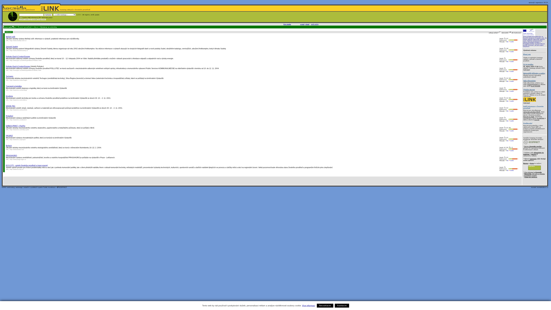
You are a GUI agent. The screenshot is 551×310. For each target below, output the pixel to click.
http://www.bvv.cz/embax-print (19, 129)
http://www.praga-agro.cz (18, 159)
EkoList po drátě (528, 116)
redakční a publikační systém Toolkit (35, 187)
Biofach (9, 146)
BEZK (546, 2)
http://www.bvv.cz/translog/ (18, 90)
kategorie (533, 159)
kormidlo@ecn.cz (542, 187)
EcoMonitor (540, 118)
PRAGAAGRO (11, 156)
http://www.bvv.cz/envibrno (18, 100)
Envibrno (9, 96)
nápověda (42, 19)
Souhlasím (342, 306)
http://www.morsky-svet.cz (18, 40)
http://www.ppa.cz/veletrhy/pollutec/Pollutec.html (25, 60)
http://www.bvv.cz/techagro (18, 80)
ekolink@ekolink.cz (533, 84)
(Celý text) (526, 69)
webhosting (11, 187)
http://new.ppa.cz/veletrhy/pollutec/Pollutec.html (25, 70)
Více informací (308, 305)
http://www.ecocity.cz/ (17, 169)
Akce (36, 27)
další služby (315, 24)
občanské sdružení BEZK (531, 112)
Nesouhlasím (325, 306)
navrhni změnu (24, 19)
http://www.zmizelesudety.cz (19, 50)
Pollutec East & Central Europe (18, 57)
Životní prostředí (25, 27)
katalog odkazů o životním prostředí (75, 9)
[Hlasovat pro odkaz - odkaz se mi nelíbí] (516, 40)
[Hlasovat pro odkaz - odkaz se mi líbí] (511, 40)
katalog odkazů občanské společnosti (19, 9)
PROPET (9, 136)
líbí (508, 41)
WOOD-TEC (10, 106)
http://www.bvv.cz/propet (18, 139)
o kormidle (34, 19)
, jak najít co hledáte (534, 174)
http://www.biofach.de (17, 149)
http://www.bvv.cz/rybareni (18, 120)
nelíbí (512, 41)
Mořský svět (10, 37)
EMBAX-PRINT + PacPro (15, 126)
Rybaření (9, 116)
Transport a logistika (14, 86)
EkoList (536, 120)
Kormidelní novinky (530, 175)
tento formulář (535, 86)
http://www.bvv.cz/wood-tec (18, 110)
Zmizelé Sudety (12, 47)
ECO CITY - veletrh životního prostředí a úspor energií (27, 165)
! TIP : (21, 17)
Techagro (9, 76)
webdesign (19, 187)
